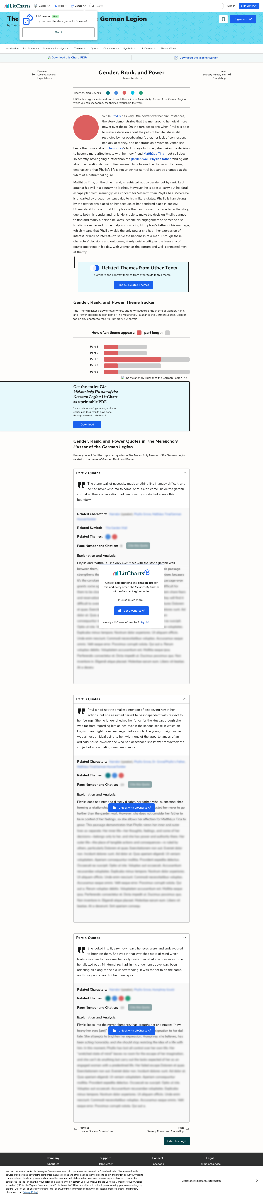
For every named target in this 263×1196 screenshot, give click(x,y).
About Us (53, 1164)
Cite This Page (176, 1141)
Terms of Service (210, 1164)
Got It (58, 32)
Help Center (105, 1164)
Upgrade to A (242, 19)
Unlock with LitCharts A (134, 807)
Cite (138, 546)
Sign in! (144, 622)
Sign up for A (249, 6)
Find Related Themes (133, 285)
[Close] (257, 1181)
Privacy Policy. (30, 1192)
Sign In (231, 6)
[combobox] (159, 6)
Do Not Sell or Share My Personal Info (201, 1180)
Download (87, 425)
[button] (12, 48)
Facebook (158, 1164)
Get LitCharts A (134, 610)
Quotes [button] (95, 48)
